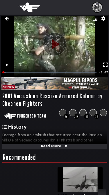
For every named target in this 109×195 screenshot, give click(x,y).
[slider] (50, 72)
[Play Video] (54, 42)
